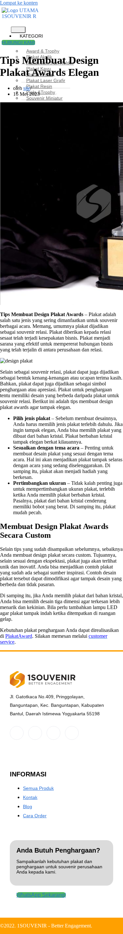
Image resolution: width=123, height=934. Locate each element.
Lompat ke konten (19, 3)
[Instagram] (72, 733)
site (26, 88)
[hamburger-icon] (18, 29)
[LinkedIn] (53, 733)
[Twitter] (35, 733)
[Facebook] (17, 733)
